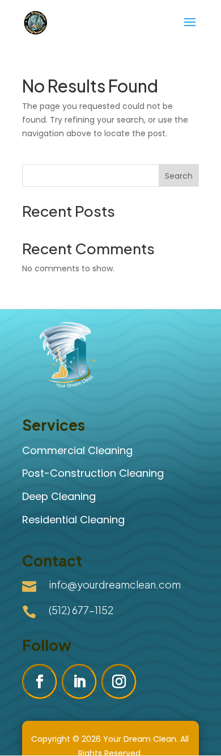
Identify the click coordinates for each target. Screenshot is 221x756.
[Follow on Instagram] (119, 681)
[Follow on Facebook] (39, 681)
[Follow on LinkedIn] (79, 681)
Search (179, 176)
